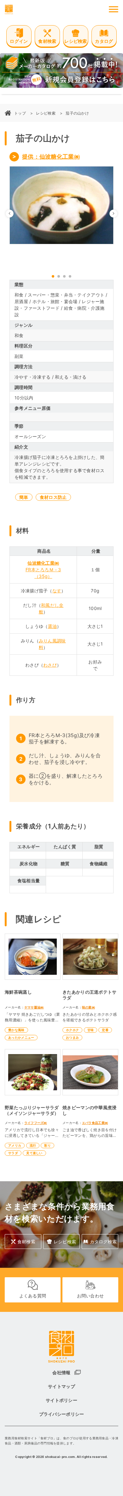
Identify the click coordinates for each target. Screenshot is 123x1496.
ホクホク (72, 1030)
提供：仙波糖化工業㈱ (51, 156)
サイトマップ (61, 1386)
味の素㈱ (88, 1007)
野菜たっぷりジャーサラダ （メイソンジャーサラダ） (34, 1110)
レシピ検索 (45, 113)
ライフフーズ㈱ (35, 1123)
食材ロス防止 (53, 497)
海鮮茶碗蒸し (18, 992)
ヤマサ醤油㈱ (34, 1007)
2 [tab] (58, 276)
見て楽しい (34, 1153)
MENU (113, 9)
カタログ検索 (103, 1241)
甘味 (90, 1030)
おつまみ (72, 1037)
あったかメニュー (21, 1037)
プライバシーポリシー (61, 1414)
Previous (13, 213)
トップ (20, 113)
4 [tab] (70, 276)
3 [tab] (64, 276)
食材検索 (26, 1241)
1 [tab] (53, 276)
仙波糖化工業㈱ (43, 563)
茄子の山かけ (77, 113)
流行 (33, 1145)
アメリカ (14, 1145)
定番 (105, 1030)
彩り (47, 1145)
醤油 (52, 626)
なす (57, 590)
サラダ (13, 1153)
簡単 (23, 497)
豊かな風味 (16, 1030)
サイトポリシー (61, 1400)
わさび (50, 665)
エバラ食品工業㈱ (95, 1123)
